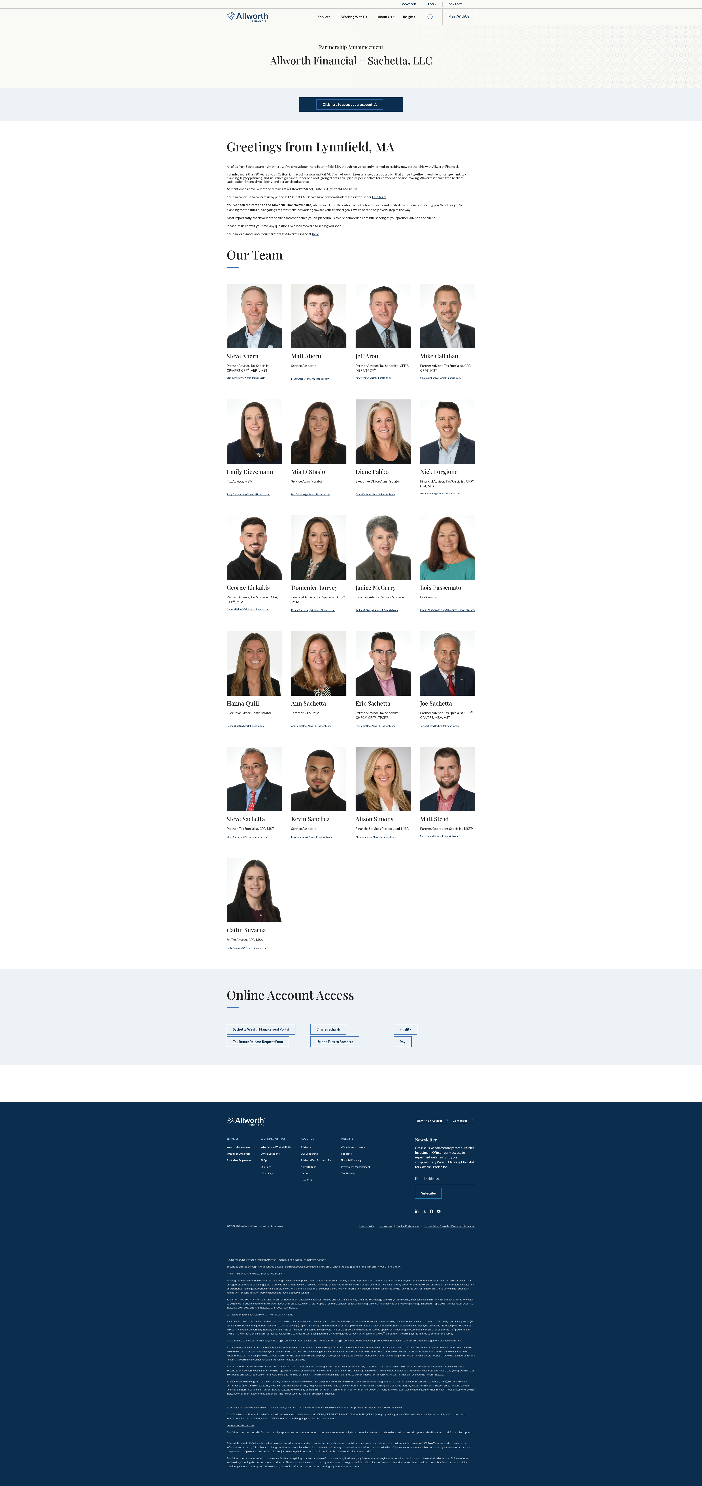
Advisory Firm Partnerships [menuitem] (316, 1160)
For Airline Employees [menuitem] (239, 1160)
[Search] (430, 17)
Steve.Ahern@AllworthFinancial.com (246, 377)
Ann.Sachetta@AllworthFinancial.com (311, 725)
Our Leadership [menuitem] (309, 1153)
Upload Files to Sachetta (334, 1042)
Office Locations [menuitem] (270, 1153)
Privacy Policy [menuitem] (366, 1226)
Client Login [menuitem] (267, 1173)
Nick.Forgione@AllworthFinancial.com (440, 493)
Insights (409, 17)
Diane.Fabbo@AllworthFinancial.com (375, 494)
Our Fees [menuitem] (266, 1166)
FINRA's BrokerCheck (387, 1266)
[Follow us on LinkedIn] (417, 1211)
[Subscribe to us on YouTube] (439, 1211)
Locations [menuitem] (408, 4)
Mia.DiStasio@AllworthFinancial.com (310, 494)
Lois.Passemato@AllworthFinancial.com (448, 610)
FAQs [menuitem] (264, 1160)
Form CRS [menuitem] (306, 1180)
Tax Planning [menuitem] (348, 1173)
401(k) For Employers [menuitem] (238, 1153)
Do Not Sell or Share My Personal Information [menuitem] (449, 1226)
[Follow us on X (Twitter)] (424, 1211)
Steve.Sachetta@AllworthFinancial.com (247, 836)
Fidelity (405, 1029)
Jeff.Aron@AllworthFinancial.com (373, 377)
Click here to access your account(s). (350, 104)
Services (324, 17)
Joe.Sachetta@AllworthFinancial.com (439, 725)
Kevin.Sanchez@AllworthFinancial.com (311, 836)
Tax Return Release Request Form (258, 1042)
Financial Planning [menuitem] (351, 1160)
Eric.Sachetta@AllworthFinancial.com (375, 725)
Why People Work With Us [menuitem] (276, 1147)
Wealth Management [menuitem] (239, 1147)
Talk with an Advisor (428, 1120)
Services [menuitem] (233, 1138)
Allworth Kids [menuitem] (308, 1166)
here (315, 234)
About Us (385, 17)
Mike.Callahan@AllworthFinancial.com (440, 377)
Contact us (460, 1120)
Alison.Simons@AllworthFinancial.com (376, 836)
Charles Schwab (328, 1029)
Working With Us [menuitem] (273, 1138)
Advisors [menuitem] (306, 1147)
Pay (402, 1042)
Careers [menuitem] (305, 1173)
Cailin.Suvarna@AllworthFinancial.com (247, 948)
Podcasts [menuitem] (346, 1153)
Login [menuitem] (432, 4)
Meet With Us (458, 16)
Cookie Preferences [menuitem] (408, 1226)
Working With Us (354, 17)
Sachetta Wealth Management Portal (261, 1029)
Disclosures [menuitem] (385, 1226)
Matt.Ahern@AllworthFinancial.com (310, 378)
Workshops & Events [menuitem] (353, 1147)
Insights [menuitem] (347, 1138)
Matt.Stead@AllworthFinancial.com (439, 836)
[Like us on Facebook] (431, 1211)
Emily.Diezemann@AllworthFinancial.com (248, 494)
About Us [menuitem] (307, 1138)
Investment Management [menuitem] (355, 1166)
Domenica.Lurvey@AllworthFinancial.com (313, 610)
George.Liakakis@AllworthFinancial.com (248, 609)
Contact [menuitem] (455, 4)
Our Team (379, 197)
